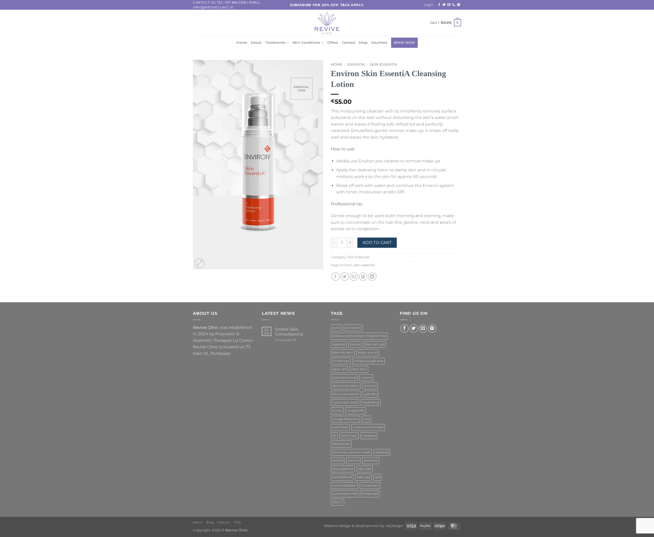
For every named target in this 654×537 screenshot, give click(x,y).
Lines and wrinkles (368, 427)
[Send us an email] (448, 5)
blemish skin (342, 352)
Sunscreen (370, 485)
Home (241, 42)
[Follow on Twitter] (444, 5)
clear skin (359, 369)
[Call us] (453, 5)
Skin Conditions (306, 42)
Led (366, 419)
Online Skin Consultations (289, 332)
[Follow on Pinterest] (458, 5)
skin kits (364, 469)
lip (334, 436)
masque (369, 436)
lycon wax (349, 436)
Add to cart (377, 242)
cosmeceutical (344, 377)
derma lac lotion (345, 386)
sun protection (344, 485)
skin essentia (364, 265)
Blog (210, 522)
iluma (337, 410)
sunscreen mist (344, 494)
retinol (337, 460)
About (256, 42)
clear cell (339, 369)
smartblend (342, 477)
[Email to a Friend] (354, 276)
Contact (348, 42)
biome (355, 344)
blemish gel (374, 344)
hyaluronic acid (344, 402)
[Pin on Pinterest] (363, 276)
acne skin (353, 328)
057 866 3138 (235, 2)
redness (381, 452)
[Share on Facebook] (335, 276)
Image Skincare (345, 419)
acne (336, 328)
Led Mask (340, 427)
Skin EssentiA (383, 64)
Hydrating (370, 402)
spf (377, 477)
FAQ (237, 522)
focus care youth (345, 394)
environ (346, 265)
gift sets (370, 394)
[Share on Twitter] (345, 276)
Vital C (337, 502)
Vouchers (379, 42)
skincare (371, 460)
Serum (353, 460)
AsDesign (394, 525)
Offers (332, 42)
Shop (363, 42)
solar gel (363, 477)
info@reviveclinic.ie (213, 7)
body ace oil (367, 352)
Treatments (275, 42)
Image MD (355, 410)
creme (366, 377)
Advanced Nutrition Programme (359, 336)
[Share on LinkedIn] (372, 276)
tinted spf (370, 494)
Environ (356, 64)
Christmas (340, 361)
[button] (429, 5)
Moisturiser (341, 444)
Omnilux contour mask (351, 452)
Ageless (338, 344)
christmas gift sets (368, 361)
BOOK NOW (404, 42)
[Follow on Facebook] (439, 5)
